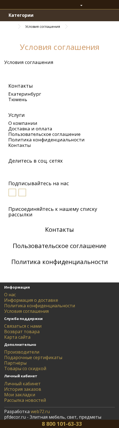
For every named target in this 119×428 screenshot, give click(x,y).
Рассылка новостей (25, 400)
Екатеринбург (24, 94)
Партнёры (15, 363)
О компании (22, 123)
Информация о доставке (31, 300)
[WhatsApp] (45, 169)
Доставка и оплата (30, 128)
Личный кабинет (22, 384)
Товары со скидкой (25, 368)
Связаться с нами (23, 326)
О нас (10, 295)
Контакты (19, 145)
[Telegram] (53, 169)
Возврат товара (22, 332)
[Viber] (36, 169)
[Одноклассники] (20, 169)
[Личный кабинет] (78, 5)
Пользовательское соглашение (44, 134)
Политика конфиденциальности (46, 139)
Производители (21, 352)
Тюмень (17, 99)
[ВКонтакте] (11, 169)
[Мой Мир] (28, 169)
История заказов (22, 389)
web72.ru (40, 411)
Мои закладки (19, 395)
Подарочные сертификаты (33, 357)
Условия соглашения (42, 26)
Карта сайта (17, 337)
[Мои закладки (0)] (90, 5)
